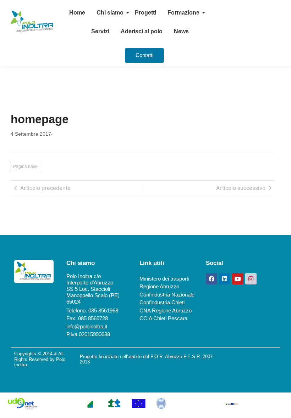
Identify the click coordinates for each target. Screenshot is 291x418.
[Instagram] (251, 278)
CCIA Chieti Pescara (163, 318)
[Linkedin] (224, 278)
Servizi (100, 31)
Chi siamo (110, 13)
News (181, 31)
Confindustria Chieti (162, 302)
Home (77, 13)
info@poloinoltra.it (86, 326)
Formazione (183, 13)
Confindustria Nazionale (166, 295)
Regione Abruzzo (159, 286)
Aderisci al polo (142, 31)
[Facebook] (211, 278)
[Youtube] (237, 278)
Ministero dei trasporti (164, 279)
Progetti (145, 13)
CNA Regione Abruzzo (165, 310)
